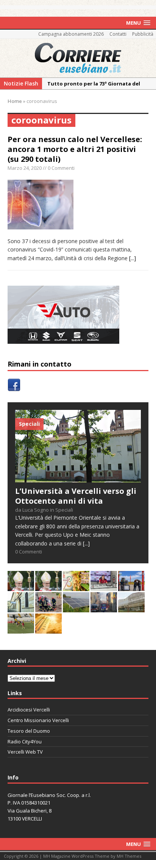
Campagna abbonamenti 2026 (71, 34)
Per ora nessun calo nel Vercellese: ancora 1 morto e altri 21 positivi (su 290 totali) (75, 149)
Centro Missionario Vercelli (38, 720)
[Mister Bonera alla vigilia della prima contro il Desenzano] (103, 586)
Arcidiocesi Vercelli (29, 709)
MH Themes (129, 856)
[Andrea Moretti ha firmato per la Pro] (21, 628)
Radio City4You (25, 741)
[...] (132, 258)
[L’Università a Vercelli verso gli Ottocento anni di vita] (78, 477)
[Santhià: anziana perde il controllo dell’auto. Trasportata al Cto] (48, 607)
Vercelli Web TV (25, 751)
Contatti (117, 34)
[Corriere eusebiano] (78, 58)
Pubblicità (142, 34)
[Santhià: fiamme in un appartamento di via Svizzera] (103, 607)
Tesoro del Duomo (29, 730)
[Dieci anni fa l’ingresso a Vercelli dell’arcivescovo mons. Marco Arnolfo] (21, 586)
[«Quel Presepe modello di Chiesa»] (48, 586)
